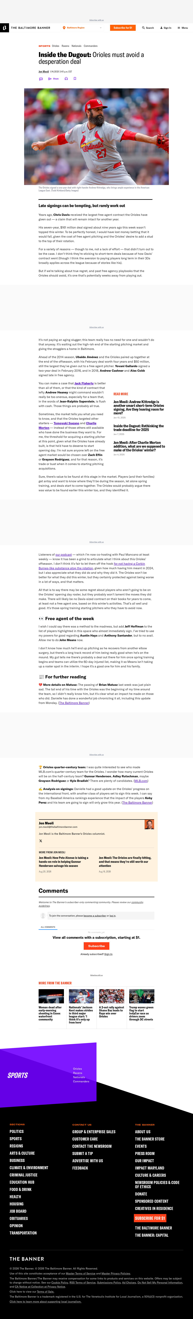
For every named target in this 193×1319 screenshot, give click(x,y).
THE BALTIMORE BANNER (153, 1228)
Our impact (144, 1161)
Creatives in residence (154, 1208)
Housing (17, 1203)
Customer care (85, 1139)
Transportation (23, 1232)
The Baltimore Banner (74, 703)
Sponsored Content (152, 1201)
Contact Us (82, 1124)
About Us (142, 1132)
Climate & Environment (29, 1167)
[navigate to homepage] (25, 27)
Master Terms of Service (80, 1273)
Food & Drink (21, 1189)
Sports (44, 46)
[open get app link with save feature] (75, 78)
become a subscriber (95, 915)
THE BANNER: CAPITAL (151, 1235)
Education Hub (22, 1182)
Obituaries (19, 1218)
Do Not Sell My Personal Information (160, 1282)
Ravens (65, 46)
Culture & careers (150, 1175)
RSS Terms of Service (83, 1282)
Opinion (16, 1225)
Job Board (18, 1211)
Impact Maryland (149, 1168)
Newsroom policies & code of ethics (157, 1184)
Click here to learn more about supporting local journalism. (45, 1301)
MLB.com (140, 781)
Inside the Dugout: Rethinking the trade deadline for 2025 (139, 427)
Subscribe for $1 (123, 27)
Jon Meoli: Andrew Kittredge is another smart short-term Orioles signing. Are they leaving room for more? (139, 407)
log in (112, 915)
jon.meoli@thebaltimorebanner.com (58, 826)
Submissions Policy (109, 1282)
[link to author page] (41, 841)
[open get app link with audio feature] (66, 78)
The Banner (145, 1124)
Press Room (145, 1153)
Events (141, 1146)
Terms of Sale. (45, 1291)
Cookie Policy (59, 1282)
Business (17, 1160)
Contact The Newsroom (92, 1146)
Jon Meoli (44, 71)
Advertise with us (96, 20)
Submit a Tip (82, 1153)
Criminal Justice (24, 1174)
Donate (141, 1194)
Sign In (167, 27)
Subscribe (96, 946)
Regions (16, 1145)
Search (150, 27)
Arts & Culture (22, 1153)
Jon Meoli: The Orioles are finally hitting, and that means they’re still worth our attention (125, 862)
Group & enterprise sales (93, 1132)
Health (15, 1196)
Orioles (55, 46)
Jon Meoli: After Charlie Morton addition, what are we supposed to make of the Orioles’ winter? (139, 446)
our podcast (63, 554)
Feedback (80, 1168)
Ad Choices (129, 1282)
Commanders (91, 46)
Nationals (76, 46)
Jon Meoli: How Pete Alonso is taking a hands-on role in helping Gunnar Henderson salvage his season (63, 862)
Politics (17, 1131)
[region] (96, 934)
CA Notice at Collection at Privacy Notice (40, 1286)
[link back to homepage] (27, 1259)
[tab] (48, 927)
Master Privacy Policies (115, 1273)
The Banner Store (150, 1139)
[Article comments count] (41, 79)
